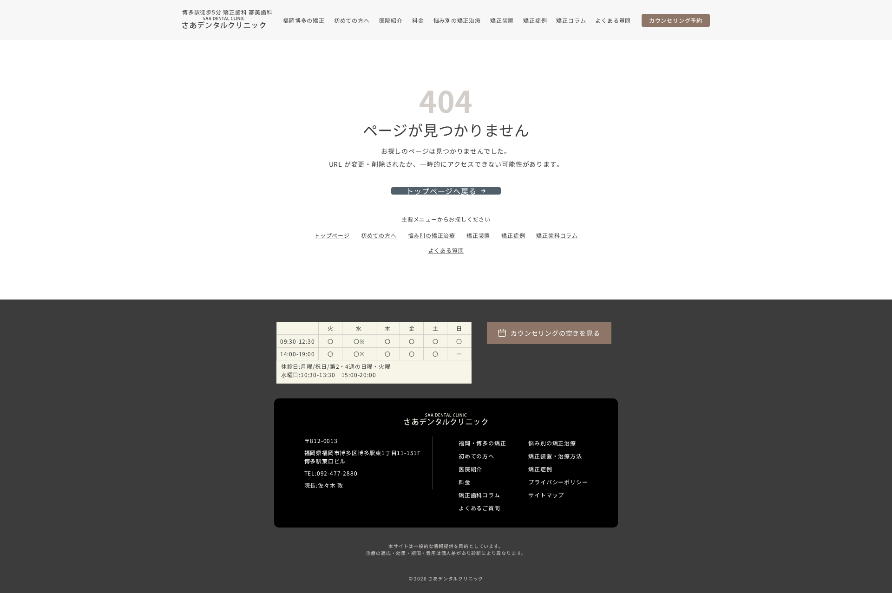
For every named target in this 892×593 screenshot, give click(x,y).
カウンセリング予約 (675, 20)
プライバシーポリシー (558, 482)
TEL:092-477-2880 (331, 473)
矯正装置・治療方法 (555, 456)
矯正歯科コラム (557, 235)
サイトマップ (546, 495)
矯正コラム (571, 20)
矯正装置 (502, 20)
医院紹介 (391, 20)
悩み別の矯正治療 (457, 20)
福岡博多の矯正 (304, 20)
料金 (418, 20)
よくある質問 (613, 20)
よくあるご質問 (479, 508)
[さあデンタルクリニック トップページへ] (224, 23)
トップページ (332, 235)
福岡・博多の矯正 (482, 443)
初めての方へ (352, 20)
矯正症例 (535, 20)
